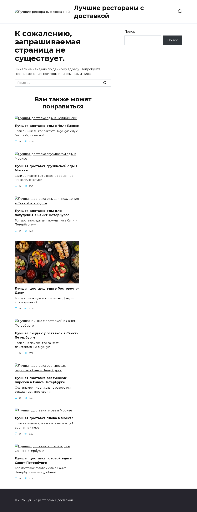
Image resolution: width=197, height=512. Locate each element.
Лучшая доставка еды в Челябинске (47, 125)
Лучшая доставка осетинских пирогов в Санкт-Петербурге (41, 380)
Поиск (129, 31)
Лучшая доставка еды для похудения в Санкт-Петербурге (42, 213)
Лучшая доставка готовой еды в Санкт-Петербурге (43, 460)
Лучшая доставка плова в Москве (44, 418)
